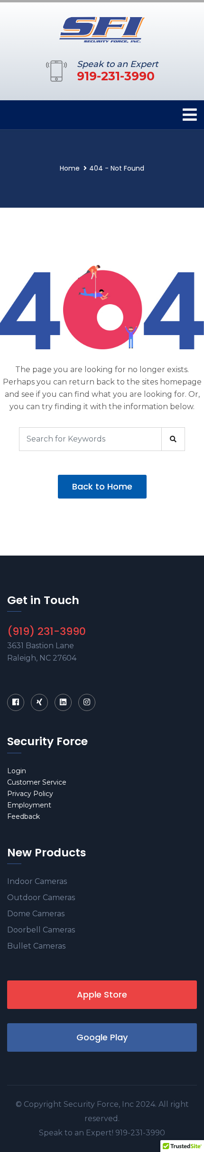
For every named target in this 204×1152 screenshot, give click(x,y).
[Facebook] (15, 702)
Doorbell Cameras (41, 929)
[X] (39, 702)
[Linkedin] (63, 702)
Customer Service (36, 782)
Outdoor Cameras (41, 897)
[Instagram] (86, 702)
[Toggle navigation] (190, 115)
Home (70, 168)
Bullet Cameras (36, 945)
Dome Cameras (36, 913)
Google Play (102, 1037)
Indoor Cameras (37, 881)
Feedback (23, 816)
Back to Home (102, 486)
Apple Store (102, 994)
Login (16, 771)
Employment (29, 805)
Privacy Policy (30, 793)
